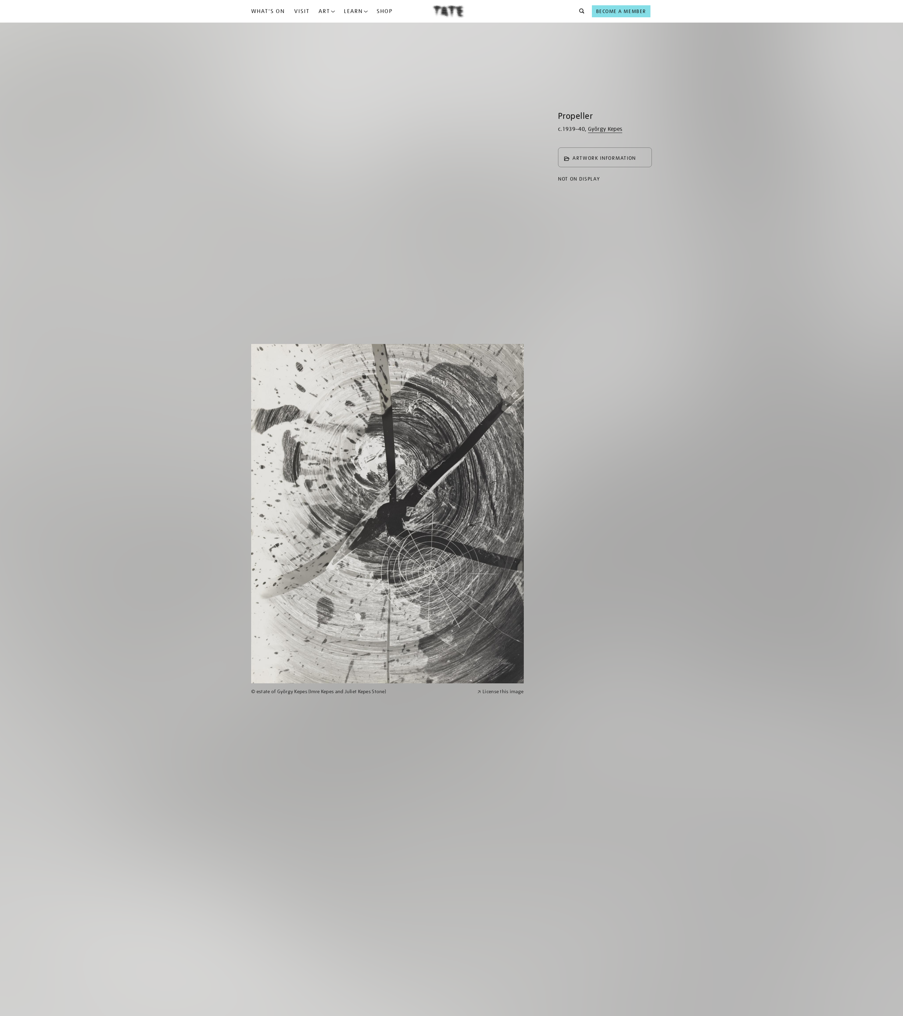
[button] (579, 11)
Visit (302, 11)
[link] (361, 692)
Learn (353, 11)
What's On (268, 11)
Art (324, 11)
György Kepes (605, 129)
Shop (385, 11)
